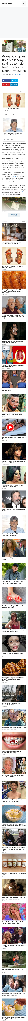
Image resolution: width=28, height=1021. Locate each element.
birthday (14, 176)
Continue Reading (14, 214)
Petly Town (7, 3)
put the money (19, 191)
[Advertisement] (14, 22)
